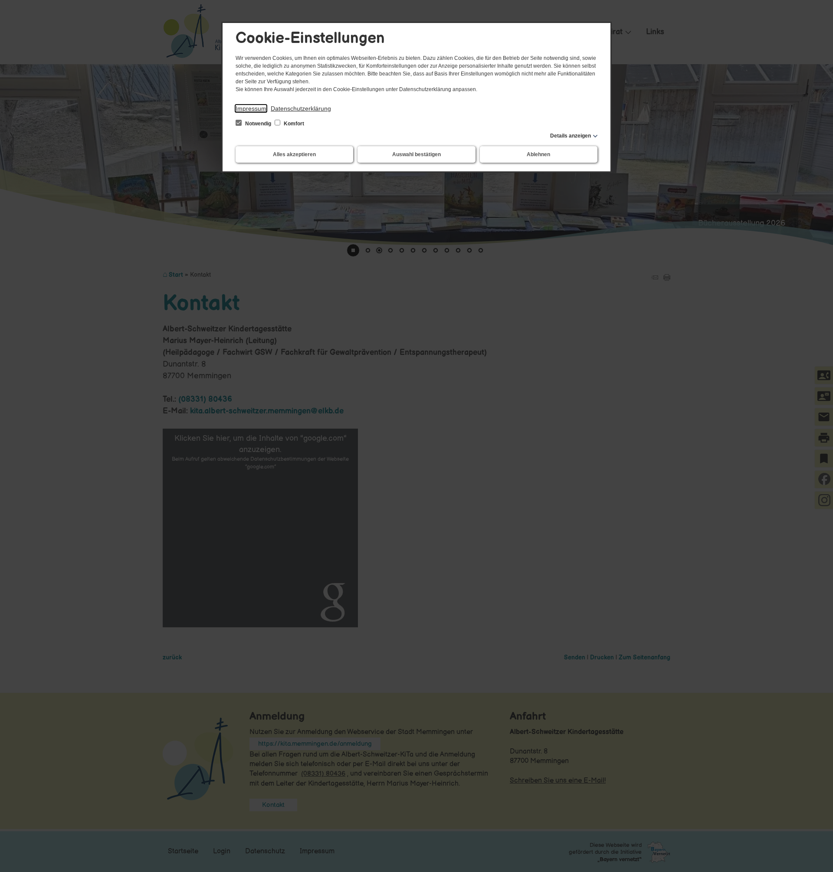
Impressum (251, 108)
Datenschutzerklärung (301, 108)
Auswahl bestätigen (416, 154)
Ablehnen (538, 154)
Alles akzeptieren (294, 154)
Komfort (293, 124)
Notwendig (258, 124)
